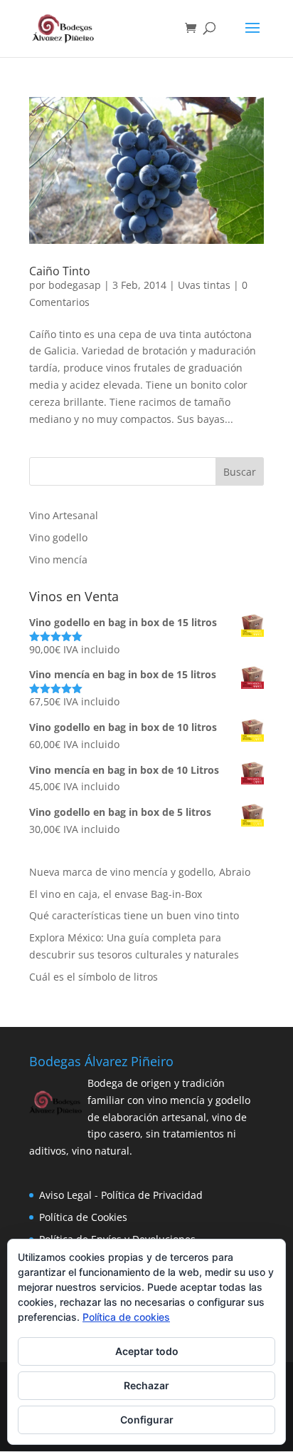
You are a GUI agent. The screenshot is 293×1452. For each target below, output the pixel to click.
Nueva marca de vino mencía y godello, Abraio (139, 872)
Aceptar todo (147, 1351)
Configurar (147, 1419)
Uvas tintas (204, 285)
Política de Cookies (83, 1217)
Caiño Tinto (59, 271)
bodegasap (74, 285)
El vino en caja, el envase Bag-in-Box (115, 894)
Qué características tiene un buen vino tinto (134, 915)
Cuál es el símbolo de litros (93, 976)
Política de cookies (126, 1317)
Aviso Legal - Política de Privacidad (121, 1195)
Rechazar (146, 1385)
